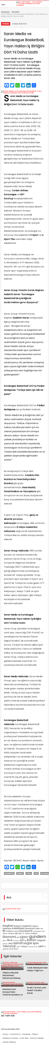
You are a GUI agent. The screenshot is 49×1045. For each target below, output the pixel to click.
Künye (5, 1034)
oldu (10, 943)
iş (25, 940)
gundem (37, 936)
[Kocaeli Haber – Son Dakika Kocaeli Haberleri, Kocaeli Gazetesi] (30, 5)
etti (18, 937)
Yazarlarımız (15, 1034)
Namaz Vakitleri (37, 1038)
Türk (18, 947)
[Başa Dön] (44, 1040)
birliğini (20, 873)
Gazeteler (26, 1034)
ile (8, 940)
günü (5, 940)
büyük (16, 931)
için (22, 940)
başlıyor (34, 926)
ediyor (34, 933)
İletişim (35, 1034)
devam (18, 933)
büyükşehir (26, 931)
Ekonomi (9, 937)
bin (42, 929)
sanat (18, 943)
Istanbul (16, 941)
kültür (31, 940)
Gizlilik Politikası (9, 1042)
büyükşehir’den (39, 931)
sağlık (27, 943)
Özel (11, 949)
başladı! (26, 926)
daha (28, 873)
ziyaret (6, 949)
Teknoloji (9, 946)
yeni (41, 946)
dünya (28, 933)
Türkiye (23, 946)
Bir (4, 931)
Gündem (5, 24)
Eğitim (24, 937)
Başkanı (18, 926)
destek (11, 933)
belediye (7, 928)
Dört (36, 873)
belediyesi (18, 928)
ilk (11, 940)
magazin (41, 940)
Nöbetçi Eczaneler (10, 1038)
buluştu (9, 931)
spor (36, 943)
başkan (8, 926)
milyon (5, 944)
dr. (23, 934)
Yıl (45, 946)
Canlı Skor (24, 1038)
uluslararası (33, 947)
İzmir (16, 949)
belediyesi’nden (32, 928)
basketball (9, 873)
